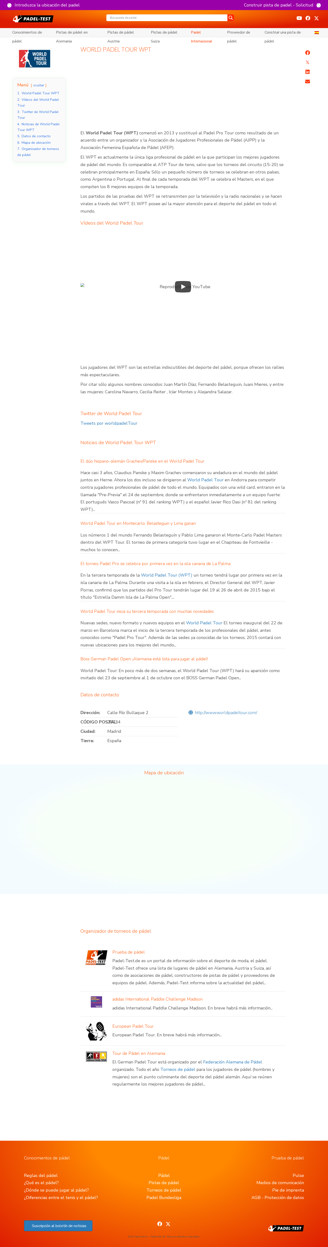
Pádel (164, 1175)
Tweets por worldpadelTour (108, 423)
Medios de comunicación (280, 1183)
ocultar (38, 85)
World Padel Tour (205, 480)
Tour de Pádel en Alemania (138, 1053)
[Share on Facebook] (307, 52)
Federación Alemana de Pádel (232, 1062)
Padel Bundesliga (163, 1197)
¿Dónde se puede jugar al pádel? (56, 1190)
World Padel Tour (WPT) (166, 575)
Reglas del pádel (41, 1175)
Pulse (298, 1175)
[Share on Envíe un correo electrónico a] (307, 81)
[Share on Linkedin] (307, 72)
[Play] (183, 286)
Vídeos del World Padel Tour (111, 223)
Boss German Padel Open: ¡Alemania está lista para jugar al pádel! (144, 659)
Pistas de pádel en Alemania (72, 33)
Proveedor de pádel (238, 33)
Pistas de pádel (164, 1183)
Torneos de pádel (177, 1069)
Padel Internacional (201, 33)
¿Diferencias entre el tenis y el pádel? (61, 1197)
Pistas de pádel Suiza (164, 33)
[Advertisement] (182, 93)
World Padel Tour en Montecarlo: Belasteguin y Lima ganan (138, 523)
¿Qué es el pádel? (41, 1183)
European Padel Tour (133, 1026)
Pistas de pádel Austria (120, 33)
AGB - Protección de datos (277, 1197)
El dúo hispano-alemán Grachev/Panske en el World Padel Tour (142, 461)
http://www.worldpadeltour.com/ (226, 712)
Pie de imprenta (288, 1190)
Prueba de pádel (128, 952)
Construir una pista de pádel (283, 33)
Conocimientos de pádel (27, 33)
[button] (43, 5)
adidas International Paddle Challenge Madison (157, 999)
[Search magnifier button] (230, 17)
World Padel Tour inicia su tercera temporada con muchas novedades (147, 611)
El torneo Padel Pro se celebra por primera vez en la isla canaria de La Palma (155, 564)
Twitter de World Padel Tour (111, 413)
